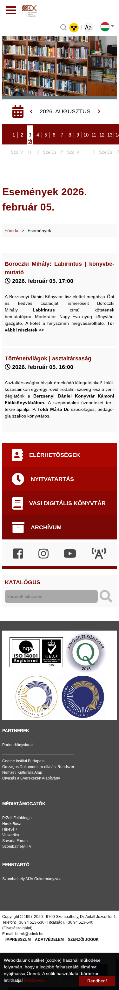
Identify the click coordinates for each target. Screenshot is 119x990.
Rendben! (97, 980)
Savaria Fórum (15, 841)
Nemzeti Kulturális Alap (22, 772)
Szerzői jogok (83, 939)
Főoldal (11, 230)
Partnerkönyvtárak (18, 745)
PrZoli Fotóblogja (17, 818)
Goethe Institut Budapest (23, 761)
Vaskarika (10, 835)
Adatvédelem (49, 939)
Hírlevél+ (10, 829)
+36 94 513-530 (30, 922)
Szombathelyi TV (16, 846)
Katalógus (22, 582)
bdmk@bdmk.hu (29, 934)
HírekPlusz (11, 823)
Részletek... (36, 980)
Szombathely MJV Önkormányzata (32, 879)
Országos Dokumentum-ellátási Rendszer (38, 767)
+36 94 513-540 (79, 922)
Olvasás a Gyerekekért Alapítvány (31, 778)
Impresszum (18, 939)
